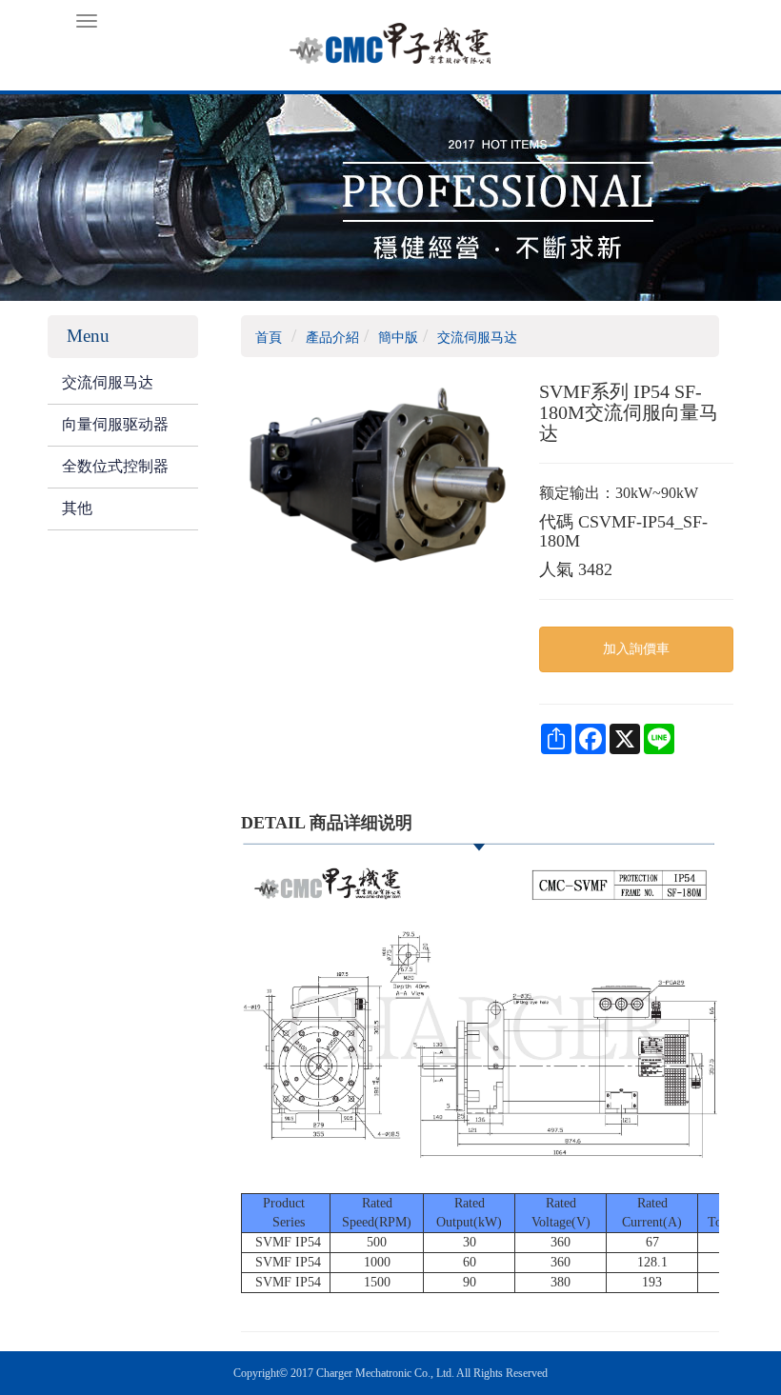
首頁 (268, 337)
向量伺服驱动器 (115, 424)
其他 (77, 508)
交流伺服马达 (107, 382)
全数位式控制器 (115, 466)
